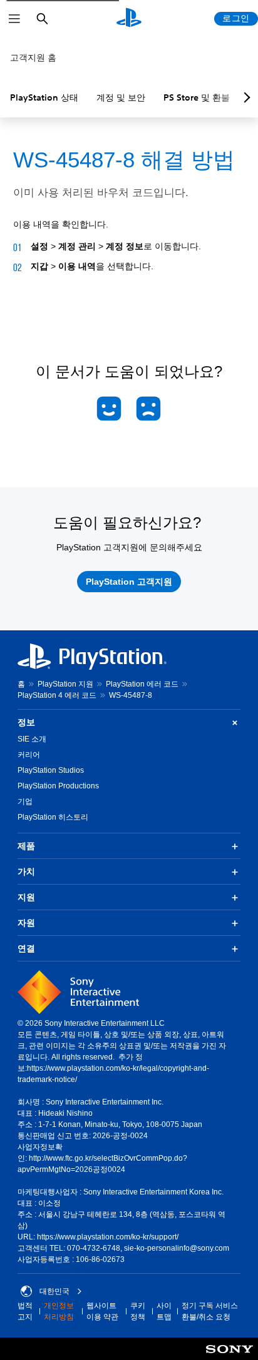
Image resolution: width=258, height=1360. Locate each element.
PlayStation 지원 (65, 684)
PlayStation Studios (51, 770)
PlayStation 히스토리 (53, 817)
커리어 (29, 754)
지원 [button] (26, 897)
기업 (25, 801)
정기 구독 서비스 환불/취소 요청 (210, 1311)
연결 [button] (26, 948)
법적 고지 (25, 1311)
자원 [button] (26, 923)
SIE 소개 (32, 739)
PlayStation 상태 (44, 97)
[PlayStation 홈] (129, 19)
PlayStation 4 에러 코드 (57, 695)
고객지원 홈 (33, 57)
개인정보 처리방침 (59, 1311)
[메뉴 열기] (14, 18)
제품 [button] (26, 846)
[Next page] (245, 97)
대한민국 (54, 1291)
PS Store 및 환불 (196, 97)
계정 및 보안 (120, 97)
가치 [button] (26, 871)
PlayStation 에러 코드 (142, 684)
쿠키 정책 (137, 1311)
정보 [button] (26, 722)
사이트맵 (164, 1311)
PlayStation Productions (58, 786)
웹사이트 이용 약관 (102, 1311)
